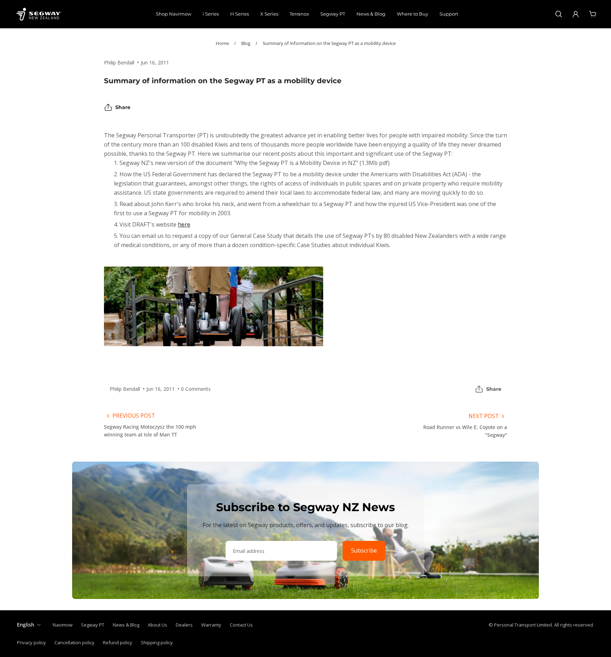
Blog (245, 43)
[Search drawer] (558, 14)
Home (222, 43)
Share (122, 107)
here (184, 224)
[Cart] (592, 14)
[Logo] (39, 14)
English (25, 624)
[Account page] (575, 14)
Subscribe (364, 550)
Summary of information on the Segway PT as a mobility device (329, 43)
